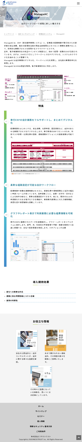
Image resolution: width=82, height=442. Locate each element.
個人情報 (41, 421)
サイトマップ (41, 411)
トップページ (9, 34)
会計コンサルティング (26, 34)
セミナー (41, 416)
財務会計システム (45, 34)
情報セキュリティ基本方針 (41, 426)
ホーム (41, 406)
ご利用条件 (41, 431)
